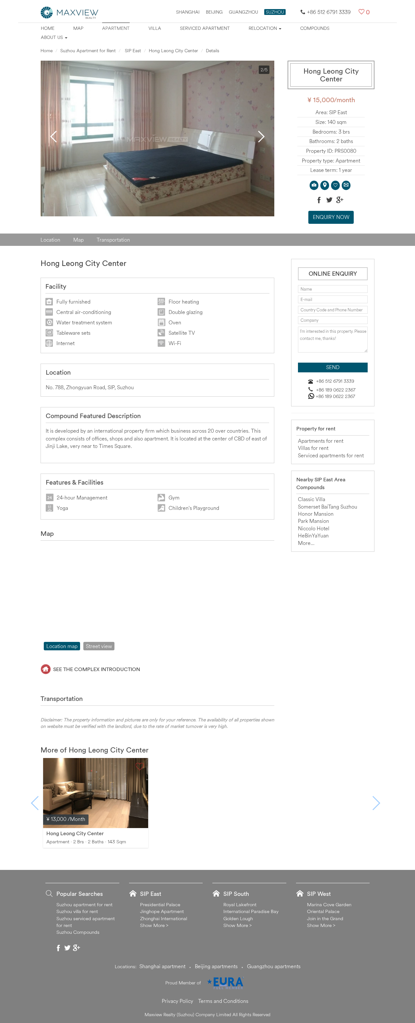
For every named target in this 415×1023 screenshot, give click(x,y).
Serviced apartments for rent (331, 455)
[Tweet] (329, 199)
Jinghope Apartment (162, 911)
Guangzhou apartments (274, 966)
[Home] (70, 12)
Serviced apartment (205, 28)
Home (47, 28)
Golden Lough (238, 918)
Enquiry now (331, 217)
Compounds (314, 28)
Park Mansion (313, 521)
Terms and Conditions (223, 1001)
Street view (99, 646)
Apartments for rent (320, 441)
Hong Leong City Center (173, 51)
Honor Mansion (316, 514)
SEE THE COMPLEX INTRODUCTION (96, 669)
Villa (154, 28)
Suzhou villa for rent (77, 911)
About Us (52, 37)
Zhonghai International (163, 918)
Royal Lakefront (239, 904)
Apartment (116, 28)
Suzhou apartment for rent (84, 904)
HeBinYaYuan (313, 535)
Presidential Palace (160, 904)
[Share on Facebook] (319, 199)
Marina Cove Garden (329, 904)
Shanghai (188, 12)
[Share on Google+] (339, 199)
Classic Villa (311, 499)
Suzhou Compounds (78, 932)
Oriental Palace (323, 911)
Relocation (263, 28)
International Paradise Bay (251, 911)
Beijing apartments (216, 966)
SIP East (132, 51)
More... (306, 543)
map (78, 28)
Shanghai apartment (162, 966)
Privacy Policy (177, 1001)
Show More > (154, 925)
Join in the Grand (325, 918)
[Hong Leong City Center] (95, 792)
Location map (61, 646)
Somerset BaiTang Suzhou (327, 506)
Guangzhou (243, 12)
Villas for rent (313, 448)
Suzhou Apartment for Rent (88, 51)
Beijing (214, 12)
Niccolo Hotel (313, 528)
